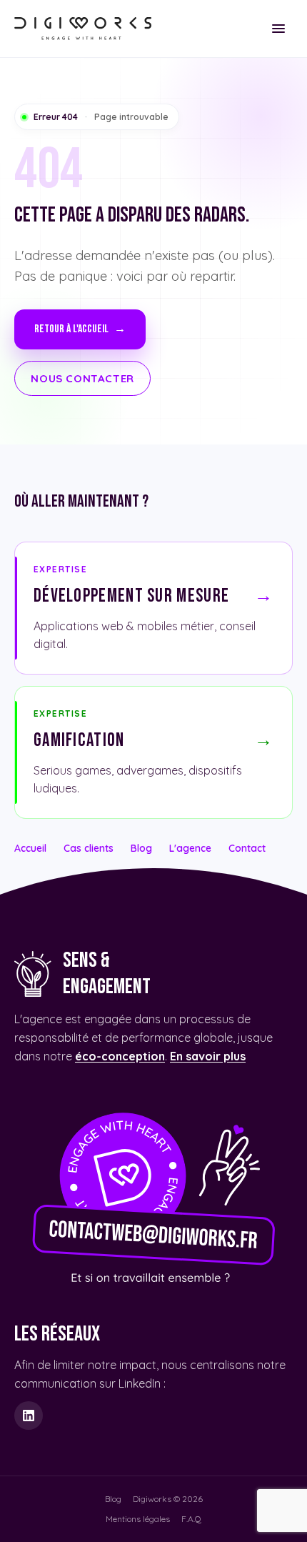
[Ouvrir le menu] (278, 28)
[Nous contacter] (153, 1193)
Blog (141, 848)
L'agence (190, 848)
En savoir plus (208, 1056)
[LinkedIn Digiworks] (28, 1415)
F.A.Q (191, 1518)
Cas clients (89, 848)
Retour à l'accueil (80, 329)
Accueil (30, 848)
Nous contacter (82, 378)
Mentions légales (138, 1518)
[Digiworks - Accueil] (82, 28)
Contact (247, 848)
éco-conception (120, 1056)
